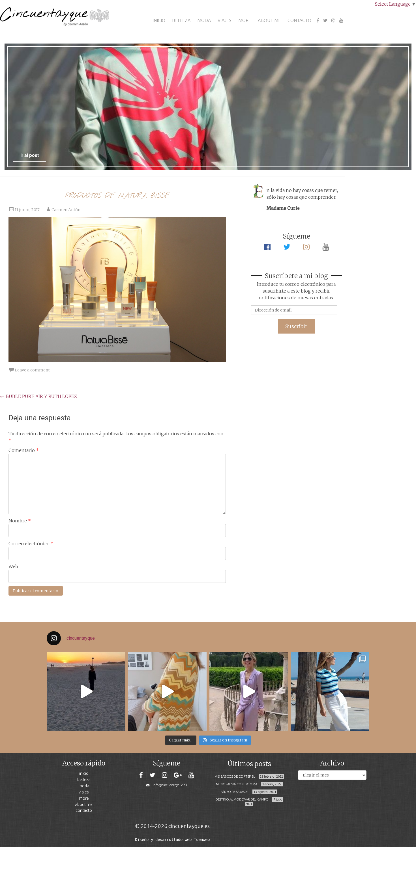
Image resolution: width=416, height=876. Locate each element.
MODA (204, 20)
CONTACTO (299, 20)
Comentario (23, 450)
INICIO (159, 20)
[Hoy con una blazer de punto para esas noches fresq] (167, 691)
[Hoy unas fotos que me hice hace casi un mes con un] (330, 691)
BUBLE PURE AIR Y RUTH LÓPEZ (38, 396)
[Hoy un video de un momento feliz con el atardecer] (86, 691)
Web (13, 566)
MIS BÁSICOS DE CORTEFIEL (235, 776)
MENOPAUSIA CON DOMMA (236, 784)
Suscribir (296, 326)
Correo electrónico (30, 543)
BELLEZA (181, 20)
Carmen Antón (66, 209)
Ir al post (29, 155)
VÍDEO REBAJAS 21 (235, 791)
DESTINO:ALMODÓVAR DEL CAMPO (242, 799)
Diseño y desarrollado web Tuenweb (172, 839)
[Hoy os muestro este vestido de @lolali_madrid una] (248, 691)
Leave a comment (32, 370)
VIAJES (224, 20)
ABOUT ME (269, 20)
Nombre (19, 521)
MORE (244, 20)
